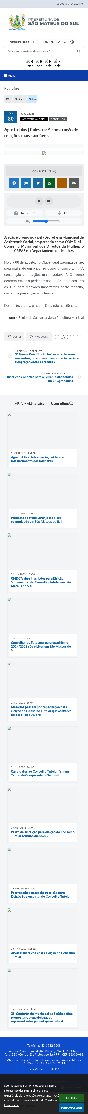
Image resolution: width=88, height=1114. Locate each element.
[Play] (39, 201)
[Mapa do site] (66, 42)
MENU (12, 75)
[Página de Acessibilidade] (72, 42)
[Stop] (48, 201)
